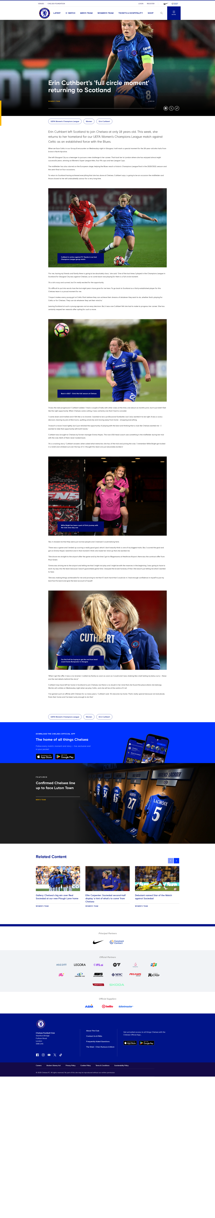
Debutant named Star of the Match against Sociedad (153, 897)
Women (89, 121)
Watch (71, 13)
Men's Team (86, 13)
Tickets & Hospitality (130, 13)
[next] (176, 860)
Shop (151, 13)
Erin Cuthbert (104, 121)
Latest (57, 13)
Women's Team (106, 13)
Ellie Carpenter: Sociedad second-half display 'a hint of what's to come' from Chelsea (105, 898)
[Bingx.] (174, 4)
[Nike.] (166, 4)
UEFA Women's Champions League (65, 121)
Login (140, 3)
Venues (41, 3)
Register (150, 3)
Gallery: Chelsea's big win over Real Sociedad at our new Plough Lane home (57, 897)
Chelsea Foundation (56, 3)
